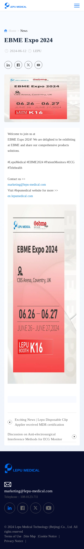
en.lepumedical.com (20, 196)
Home (12, 31)
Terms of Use (12, 536)
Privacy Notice (13, 541)
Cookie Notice (48, 536)
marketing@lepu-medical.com (27, 184)
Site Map (30, 536)
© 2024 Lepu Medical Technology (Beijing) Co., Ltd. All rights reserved (41, 529)
